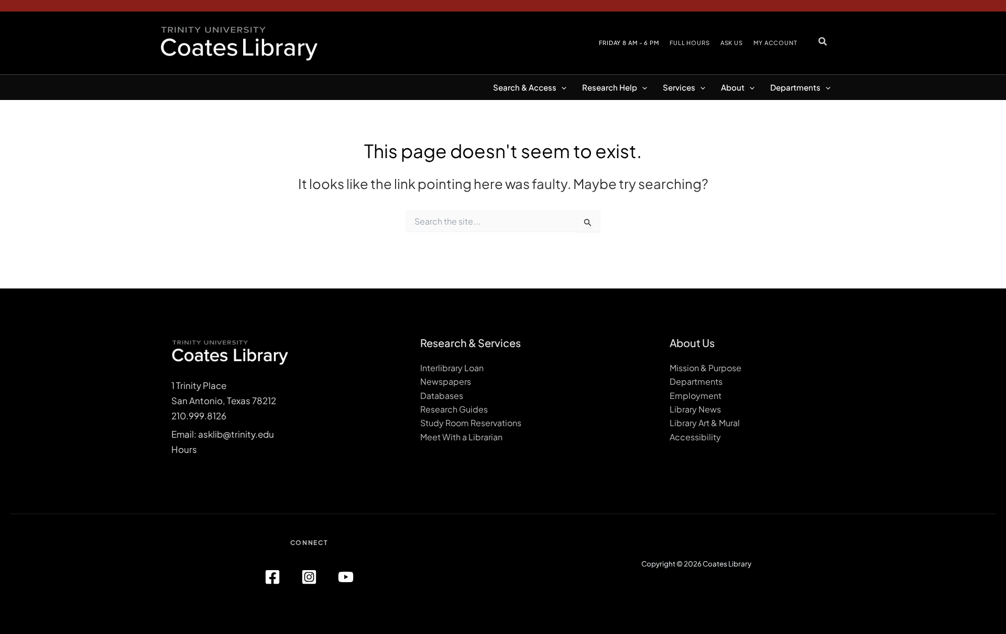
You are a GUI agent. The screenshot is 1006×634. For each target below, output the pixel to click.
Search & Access (524, 87)
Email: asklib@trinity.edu (222, 434)
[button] (823, 41)
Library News (695, 409)
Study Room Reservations (470, 422)
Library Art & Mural (705, 422)
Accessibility (695, 436)
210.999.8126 (198, 415)
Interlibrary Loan (452, 367)
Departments (795, 87)
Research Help (609, 87)
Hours (184, 449)
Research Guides (454, 409)
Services (679, 87)
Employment (695, 395)
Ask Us (731, 43)
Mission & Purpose (705, 367)
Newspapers (445, 381)
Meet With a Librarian (461, 436)
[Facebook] (272, 577)
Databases (441, 395)
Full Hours (690, 43)
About (733, 87)
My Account (775, 43)
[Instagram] (309, 577)
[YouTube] (346, 577)
